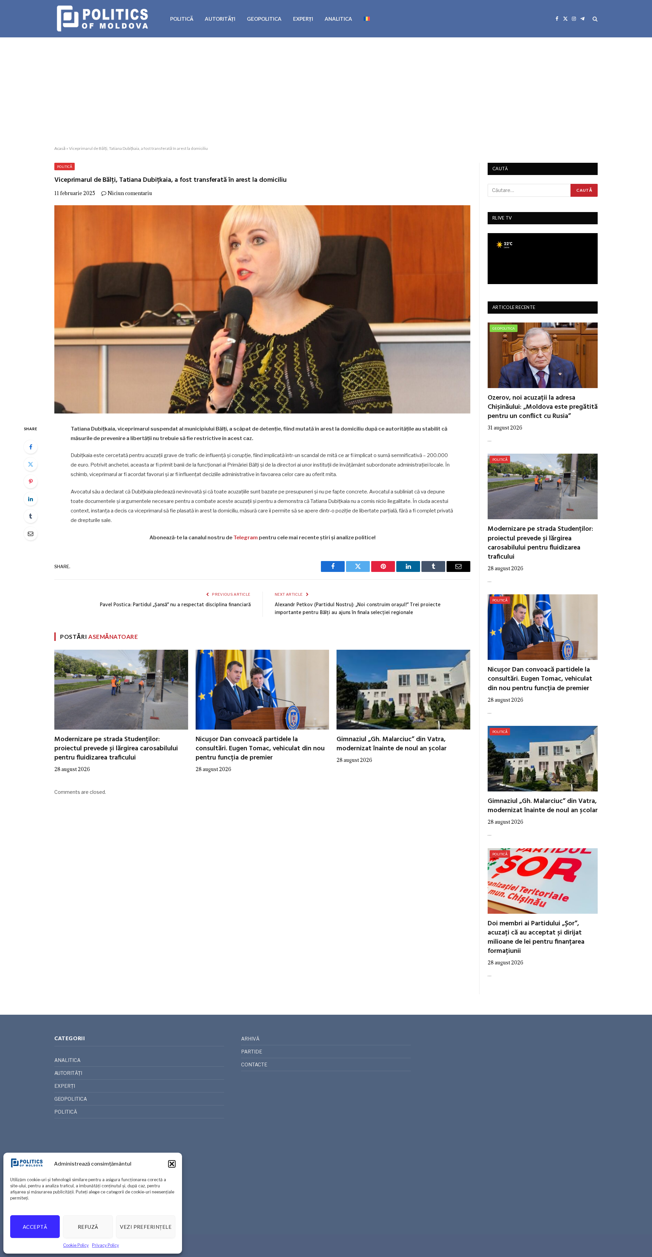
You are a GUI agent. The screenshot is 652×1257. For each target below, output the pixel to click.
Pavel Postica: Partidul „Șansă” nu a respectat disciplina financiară (175, 605)
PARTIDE (251, 1051)
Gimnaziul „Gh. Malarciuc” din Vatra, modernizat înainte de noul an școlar (392, 744)
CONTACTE (254, 1064)
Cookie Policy (76, 1245)
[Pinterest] (30, 481)
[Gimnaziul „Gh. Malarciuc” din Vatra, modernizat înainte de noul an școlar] (403, 689)
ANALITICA (338, 19)
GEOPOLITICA (264, 19)
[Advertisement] (326, 91)
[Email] (30, 533)
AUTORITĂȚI (220, 19)
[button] (171, 1163)
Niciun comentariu (130, 193)
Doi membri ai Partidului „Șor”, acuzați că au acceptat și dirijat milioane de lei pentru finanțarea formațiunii (536, 937)
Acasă (60, 148)
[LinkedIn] (30, 499)
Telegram (245, 538)
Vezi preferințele (145, 1227)
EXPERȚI (303, 19)
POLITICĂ (181, 19)
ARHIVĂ (250, 1039)
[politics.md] (103, 18)
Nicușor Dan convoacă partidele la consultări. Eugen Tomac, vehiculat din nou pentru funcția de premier (260, 749)
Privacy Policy (105, 1245)
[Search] (594, 19)
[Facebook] (30, 447)
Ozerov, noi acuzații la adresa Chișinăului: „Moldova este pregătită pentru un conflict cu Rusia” (543, 407)
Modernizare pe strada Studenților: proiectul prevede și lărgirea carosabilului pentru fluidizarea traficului (116, 749)
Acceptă (35, 1227)
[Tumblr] (30, 516)
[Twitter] (30, 464)
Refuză (88, 1227)
